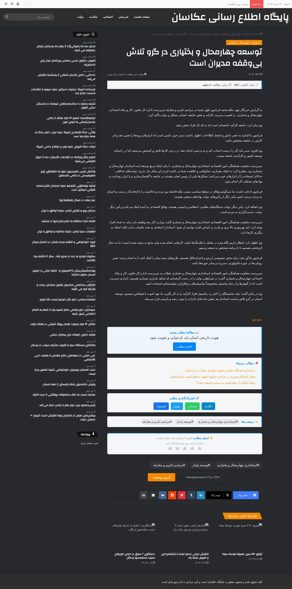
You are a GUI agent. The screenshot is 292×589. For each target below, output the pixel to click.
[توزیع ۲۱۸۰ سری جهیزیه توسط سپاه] (238, 536)
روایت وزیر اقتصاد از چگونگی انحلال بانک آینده (222, 4)
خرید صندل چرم (89, 443)
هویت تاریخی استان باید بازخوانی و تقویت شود (184, 337)
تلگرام (208, 406)
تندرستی (123, 16)
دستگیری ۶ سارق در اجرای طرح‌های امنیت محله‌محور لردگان (134, 555)
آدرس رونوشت (161, 477)
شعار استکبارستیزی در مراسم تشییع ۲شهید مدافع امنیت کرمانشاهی (212, 376)
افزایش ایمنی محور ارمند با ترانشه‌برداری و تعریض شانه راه (185, 555)
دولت (80, 16)
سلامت (93, 16)
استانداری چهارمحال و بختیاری (237, 465)
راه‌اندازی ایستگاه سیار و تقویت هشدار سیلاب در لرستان (220, 370)
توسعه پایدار (200, 465)
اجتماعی (108, 16)
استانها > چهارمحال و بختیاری (236, 33)
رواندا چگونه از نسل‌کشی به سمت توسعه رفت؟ (225, 383)
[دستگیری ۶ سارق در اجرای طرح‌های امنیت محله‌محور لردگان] (131, 536)
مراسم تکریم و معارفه (168, 465)
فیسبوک (161, 406)
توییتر (177, 406)
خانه (257, 33)
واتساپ (192, 406)
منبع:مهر (257, 319)
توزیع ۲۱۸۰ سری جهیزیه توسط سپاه (242, 554)
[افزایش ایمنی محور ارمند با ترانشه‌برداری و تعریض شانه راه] (185, 536)
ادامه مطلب (184, 346)
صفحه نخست (142, 16)
